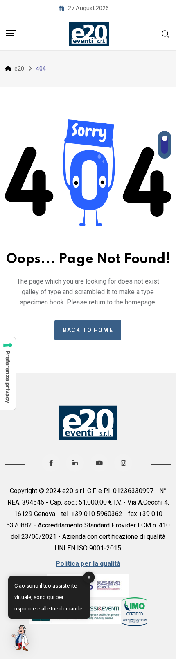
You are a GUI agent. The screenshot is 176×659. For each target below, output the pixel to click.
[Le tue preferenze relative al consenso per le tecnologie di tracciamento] (8, 373)
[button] (21, 638)
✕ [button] (89, 577)
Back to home (88, 330)
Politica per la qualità (88, 563)
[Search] (166, 33)
